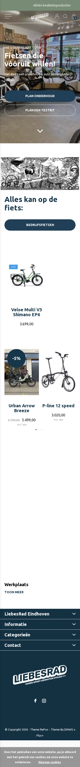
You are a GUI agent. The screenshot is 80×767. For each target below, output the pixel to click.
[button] (8, 16)
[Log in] (57, 16)
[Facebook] (35, 700)
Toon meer (14, 592)
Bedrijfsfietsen (40, 225)
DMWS (68, 729)
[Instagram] (44, 700)
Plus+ (40, 735)
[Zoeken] (65, 16)
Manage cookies (49, 762)
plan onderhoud (40, 96)
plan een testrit (40, 110)
